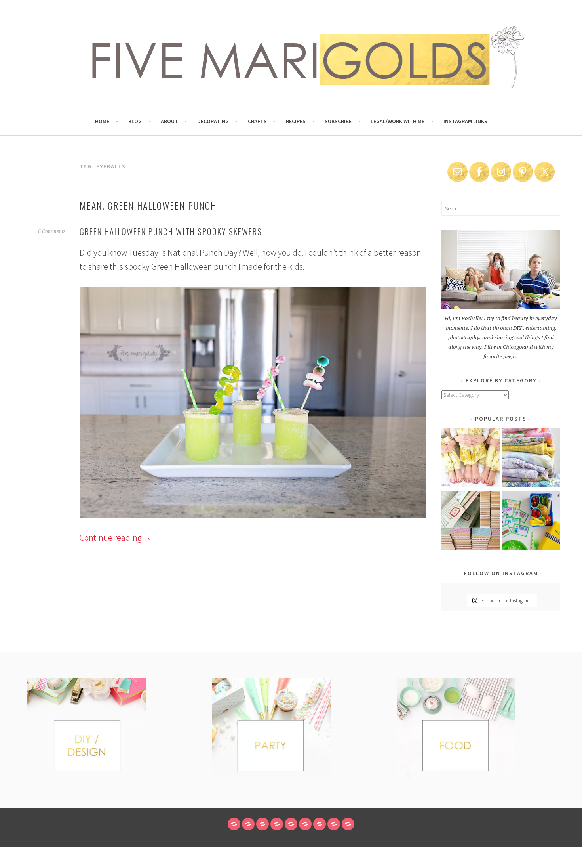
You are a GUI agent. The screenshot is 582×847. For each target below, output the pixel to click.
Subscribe (338, 121)
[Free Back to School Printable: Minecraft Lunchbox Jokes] (531, 522)
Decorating (213, 121)
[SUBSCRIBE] (319, 824)
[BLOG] (248, 824)
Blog (135, 121)
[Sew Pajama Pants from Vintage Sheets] (470, 458)
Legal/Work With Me (397, 121)
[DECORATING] (276, 824)
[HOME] (234, 824)
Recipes (296, 121)
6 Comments (52, 231)
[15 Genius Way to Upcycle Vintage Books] (470, 522)
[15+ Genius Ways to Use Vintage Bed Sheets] (531, 458)
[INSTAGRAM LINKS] (348, 824)
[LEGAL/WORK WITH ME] (333, 824)
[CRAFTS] (291, 824)
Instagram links (465, 121)
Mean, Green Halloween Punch (148, 205)
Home (102, 121)
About (169, 121)
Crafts (257, 121)
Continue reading (116, 537)
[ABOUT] (262, 824)
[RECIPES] (305, 824)
